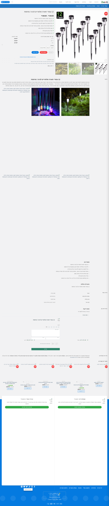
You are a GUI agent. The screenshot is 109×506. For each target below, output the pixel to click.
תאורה (36, 63)
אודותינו (84, 2)
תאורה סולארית (17, 63)
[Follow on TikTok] (29, 487)
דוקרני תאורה (49, 63)
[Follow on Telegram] (22, 487)
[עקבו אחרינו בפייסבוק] (34, 487)
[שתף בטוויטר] (51, 66)
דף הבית (96, 2)
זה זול (53, 499)
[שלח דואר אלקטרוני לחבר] (49, 66)
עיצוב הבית (45, 61)
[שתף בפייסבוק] (52, 66)
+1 (76, 381)
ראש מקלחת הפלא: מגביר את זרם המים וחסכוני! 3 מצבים (10, 383)
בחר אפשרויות (81, 391)
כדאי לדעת (68, 2)
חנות (90, 2)
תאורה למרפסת (23, 63)
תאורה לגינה (28, 63)
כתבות (60, 2)
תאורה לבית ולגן (39, 61)
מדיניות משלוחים (74, 357)
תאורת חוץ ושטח (80, 6)
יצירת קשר (76, 2)
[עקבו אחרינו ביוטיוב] (24, 487)
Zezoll (50, 499)
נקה (2, 44)
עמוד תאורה (40, 63)
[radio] (52, 48)
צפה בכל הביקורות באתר (54, 497)
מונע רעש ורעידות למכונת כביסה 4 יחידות (46, 383)
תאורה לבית (33, 63)
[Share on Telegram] (48, 66)
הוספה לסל (43, 52)
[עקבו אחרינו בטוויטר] (27, 487)
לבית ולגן (48, 61)
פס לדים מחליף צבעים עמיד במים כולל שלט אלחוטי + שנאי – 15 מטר (63, 383)
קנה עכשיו (35, 52)
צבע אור (52, 45)
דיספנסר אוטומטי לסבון (99, 382)
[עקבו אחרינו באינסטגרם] (32, 487)
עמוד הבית (104, 6)
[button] (53, 2)
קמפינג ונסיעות (91, 6)
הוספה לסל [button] (99, 385)
